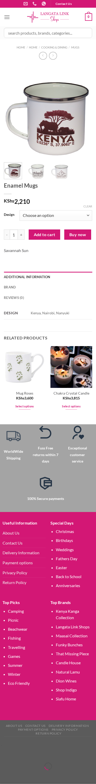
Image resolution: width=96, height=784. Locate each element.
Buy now (77, 234)
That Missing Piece (72, 653)
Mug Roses (24, 393)
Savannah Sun (16, 250)
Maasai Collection (72, 635)
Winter (14, 674)
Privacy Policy (15, 572)
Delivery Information (21, 552)
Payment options (18, 562)
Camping (16, 611)
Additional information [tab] (27, 277)
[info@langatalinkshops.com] (26, 3)
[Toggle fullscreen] (20, 754)
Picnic (13, 620)
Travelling (16, 647)
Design (9, 215)
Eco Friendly (19, 683)
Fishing (14, 638)
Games (14, 656)
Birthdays (64, 540)
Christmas (65, 531)
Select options (24, 406)
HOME (33, 47)
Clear (87, 206)
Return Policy (14, 582)
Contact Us (13, 542)
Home (21, 47)
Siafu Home (66, 698)
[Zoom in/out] (5, 754)
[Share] (34, 754)
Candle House (68, 662)
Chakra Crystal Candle (71, 393)
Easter (61, 567)
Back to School (68, 576)
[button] (1, 745)
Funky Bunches (69, 644)
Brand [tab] (10, 287)
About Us (11, 532)
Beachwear (17, 629)
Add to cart (44, 234)
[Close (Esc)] (49, 754)
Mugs (75, 47)
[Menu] (7, 17)
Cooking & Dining (54, 47)
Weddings (65, 549)
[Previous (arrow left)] (5, 775)
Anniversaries (68, 585)
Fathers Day (66, 558)
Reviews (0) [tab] (14, 298)
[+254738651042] (35, 3)
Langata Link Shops (73, 626)
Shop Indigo (66, 689)
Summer (15, 665)
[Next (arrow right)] (20, 775)
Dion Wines (66, 680)
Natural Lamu (68, 671)
